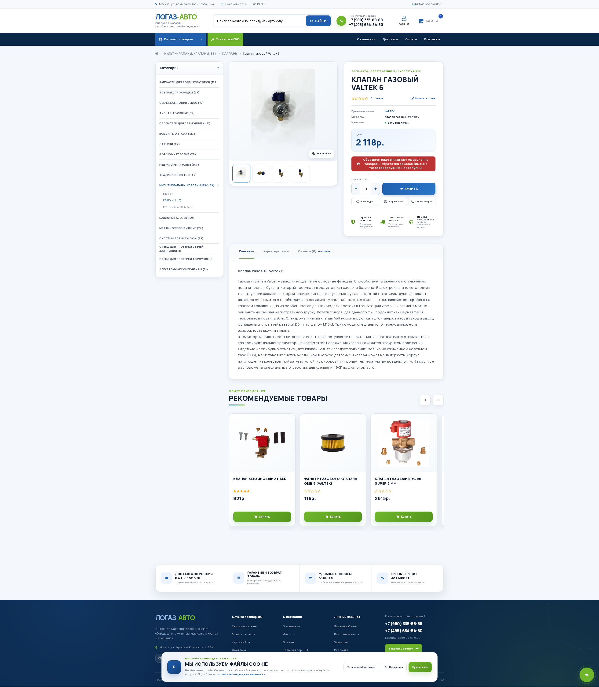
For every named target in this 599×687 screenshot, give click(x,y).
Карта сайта (241, 642)
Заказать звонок (400, 648)
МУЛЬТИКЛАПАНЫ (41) (177, 207)
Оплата (411, 39)
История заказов (346, 634)
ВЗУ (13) (168, 193)
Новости (289, 634)
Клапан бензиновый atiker (259, 478)
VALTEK (390, 111)
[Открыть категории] (201, 39)
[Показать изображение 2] (261, 173)
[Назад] (425, 400)
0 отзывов (377, 98)
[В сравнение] (289, 431)
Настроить (396, 667)
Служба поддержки (247, 617)
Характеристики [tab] (276, 251)
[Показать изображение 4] (301, 173)
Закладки (341, 642)
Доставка (390, 39)
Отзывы (288, 642)
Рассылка (341, 650)
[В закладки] (289, 421)
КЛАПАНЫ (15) (172, 200)
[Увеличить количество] (375, 189)
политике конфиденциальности (241, 674)
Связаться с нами (245, 626)
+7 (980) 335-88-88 (403, 623)
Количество (360, 179)
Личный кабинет (347, 617)
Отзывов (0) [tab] (314, 251)
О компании (366, 39)
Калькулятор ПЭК (295, 650)
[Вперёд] (438, 400)
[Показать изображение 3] (281, 173)
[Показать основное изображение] (241, 173)
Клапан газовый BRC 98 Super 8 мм (398, 481)
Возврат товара (243, 634)
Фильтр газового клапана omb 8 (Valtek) (330, 481)
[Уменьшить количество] (356, 189)
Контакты (432, 39)
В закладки (367, 201)
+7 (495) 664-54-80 (403, 630)
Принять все (420, 667)
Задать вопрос (424, 201)
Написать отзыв (425, 98)
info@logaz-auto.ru (430, 4)
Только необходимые (361, 667)
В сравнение (396, 201)
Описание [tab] (246, 251)
